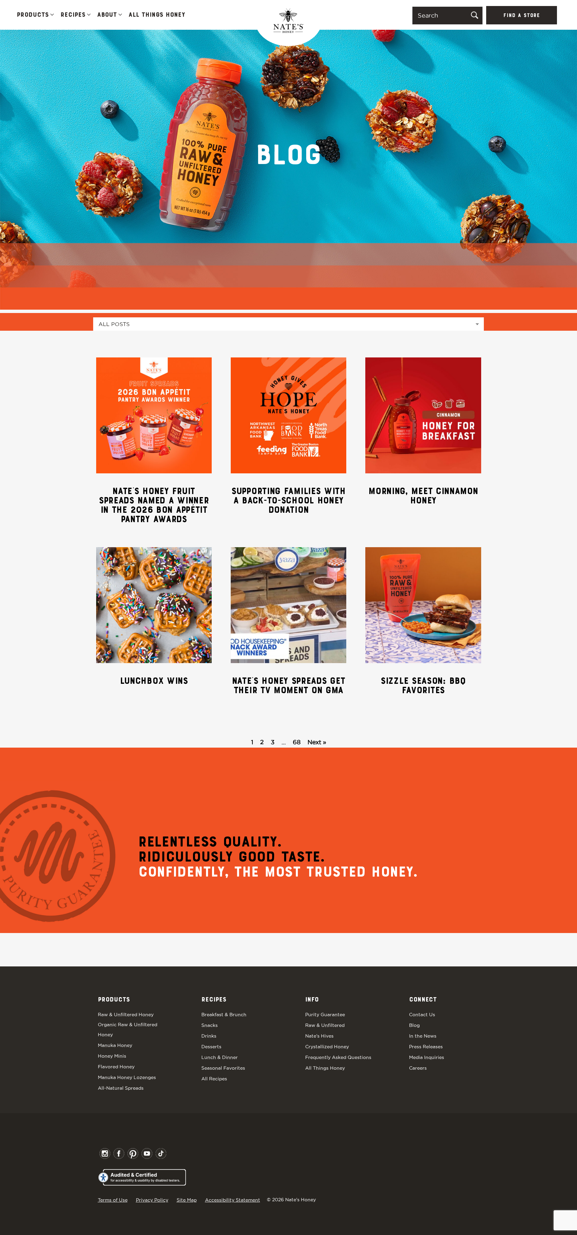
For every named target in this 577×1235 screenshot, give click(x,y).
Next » (317, 742)
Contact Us (422, 1014)
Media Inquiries (426, 1057)
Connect (423, 999)
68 (297, 742)
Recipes (72, 15)
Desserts (211, 1046)
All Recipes (214, 1078)
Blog (414, 1025)
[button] (52, 15)
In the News (422, 1036)
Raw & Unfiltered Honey (126, 1014)
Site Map (187, 1200)
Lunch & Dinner (219, 1057)
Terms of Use (113, 1200)
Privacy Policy (152, 1200)
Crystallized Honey (327, 1046)
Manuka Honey (115, 1045)
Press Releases (426, 1046)
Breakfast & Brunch (223, 1014)
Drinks (208, 1036)
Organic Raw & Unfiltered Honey (127, 1029)
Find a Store (521, 15)
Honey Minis (112, 1056)
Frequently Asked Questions (338, 1057)
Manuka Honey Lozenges (127, 1077)
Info (312, 999)
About (107, 15)
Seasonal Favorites (223, 1068)
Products (33, 15)
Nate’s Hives (319, 1036)
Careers (418, 1068)
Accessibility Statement (232, 1200)
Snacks (209, 1025)
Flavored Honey (116, 1066)
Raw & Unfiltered (325, 1025)
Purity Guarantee (325, 1014)
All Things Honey (157, 15)
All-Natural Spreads (121, 1088)
